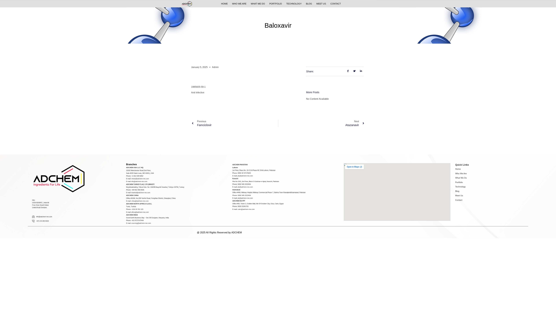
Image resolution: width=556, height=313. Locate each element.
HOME (224, 3)
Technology (460, 186)
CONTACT (335, 3)
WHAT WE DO (258, 3)
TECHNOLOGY (294, 3)
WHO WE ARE (239, 3)
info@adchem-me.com (139, 181)
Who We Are (461, 173)
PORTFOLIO (275, 3)
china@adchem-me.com (140, 201)
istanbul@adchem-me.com (140, 192)
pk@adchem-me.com (245, 176)
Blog (457, 191)
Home (458, 169)
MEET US (321, 3)
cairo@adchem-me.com (246, 209)
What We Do (461, 178)
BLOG (309, 3)
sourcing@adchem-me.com (141, 223)
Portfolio (459, 182)
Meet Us (459, 195)
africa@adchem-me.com (140, 212)
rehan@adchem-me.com (140, 179)
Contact (458, 200)
